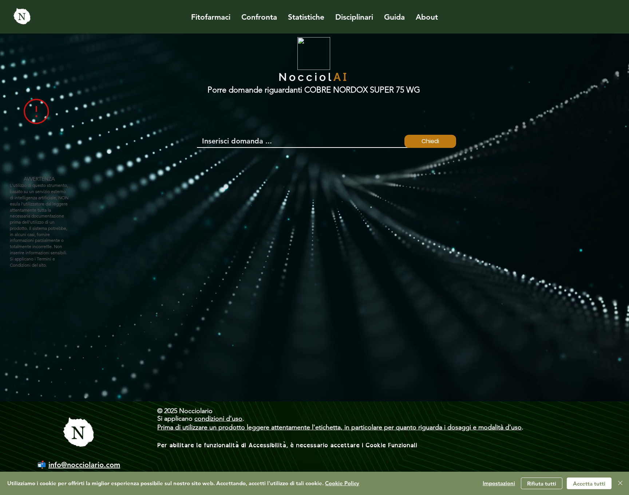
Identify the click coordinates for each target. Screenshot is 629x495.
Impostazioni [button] (499, 483)
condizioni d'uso (218, 419)
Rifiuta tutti (541, 483)
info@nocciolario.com (84, 464)
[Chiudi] (620, 483)
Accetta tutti (589, 483)
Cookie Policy (342, 483)
